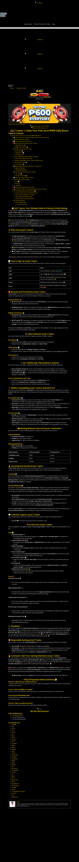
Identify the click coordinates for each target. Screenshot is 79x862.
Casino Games (28, 24)
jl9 (12, 774)
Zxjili (13, 726)
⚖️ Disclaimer (17, 185)
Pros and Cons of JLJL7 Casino (21, 179)
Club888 (14, 724)
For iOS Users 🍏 (19, 164)
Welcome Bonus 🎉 (20, 145)
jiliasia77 (14, 764)
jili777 (13, 778)
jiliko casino (15, 780)
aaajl (13, 751)
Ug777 (13, 753)
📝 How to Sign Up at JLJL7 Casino (22, 141)
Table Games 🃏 (19, 153)
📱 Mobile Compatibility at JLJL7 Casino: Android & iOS (28, 160)
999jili (13, 761)
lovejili (13, 772)
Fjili (12, 741)
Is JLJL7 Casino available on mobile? (24, 195)
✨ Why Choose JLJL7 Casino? (21, 139)
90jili (13, 736)
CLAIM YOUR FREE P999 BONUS (16, 124)
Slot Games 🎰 (19, 151)
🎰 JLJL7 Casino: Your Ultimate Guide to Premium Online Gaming (31, 137)
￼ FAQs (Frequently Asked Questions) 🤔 (24, 191)
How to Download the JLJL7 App (24, 158)
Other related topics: (20, 202)
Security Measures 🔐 (21, 175)
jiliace (13, 745)
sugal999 (14, 743)
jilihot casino (15, 785)
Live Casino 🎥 (19, 154)
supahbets (15, 759)
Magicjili (14, 749)
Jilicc (13, 795)
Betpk (13, 732)
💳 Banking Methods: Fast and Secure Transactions (27, 166)
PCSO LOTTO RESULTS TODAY (42, 24)
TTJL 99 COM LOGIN (17, 715)
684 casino (14, 768)
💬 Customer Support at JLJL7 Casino (23, 177)
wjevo (13, 747)
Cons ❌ (17, 183)
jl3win (13, 728)
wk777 (13, 738)
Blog (54, 24)
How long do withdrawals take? (23, 196)
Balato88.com (15, 783)
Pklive (13, 782)
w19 (13, 730)
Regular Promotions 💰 (21, 147)
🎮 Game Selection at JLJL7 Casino (22, 149)
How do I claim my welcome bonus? (24, 198)
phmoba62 (15, 755)
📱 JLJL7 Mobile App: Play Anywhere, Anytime (25, 156)
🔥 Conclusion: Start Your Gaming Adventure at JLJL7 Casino (29, 189)
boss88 (14, 787)
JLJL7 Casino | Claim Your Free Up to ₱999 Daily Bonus (26, 135)
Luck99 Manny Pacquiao (18, 791)
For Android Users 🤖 (21, 162)
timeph (14, 740)
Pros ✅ (17, 181)
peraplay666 (15, 770)
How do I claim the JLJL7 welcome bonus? (26, 193)
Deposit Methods (20, 168)
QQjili (13, 762)
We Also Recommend (19, 200)
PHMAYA (14, 793)
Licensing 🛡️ (18, 174)
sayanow (14, 757)
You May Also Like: (22, 204)
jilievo (13, 776)
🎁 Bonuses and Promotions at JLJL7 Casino (25, 143)
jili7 (13, 734)
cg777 (13, 789)
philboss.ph (15, 797)
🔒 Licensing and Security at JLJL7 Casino (24, 172)
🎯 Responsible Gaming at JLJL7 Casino (24, 187)
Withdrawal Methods (21, 170)
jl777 (13, 766)
